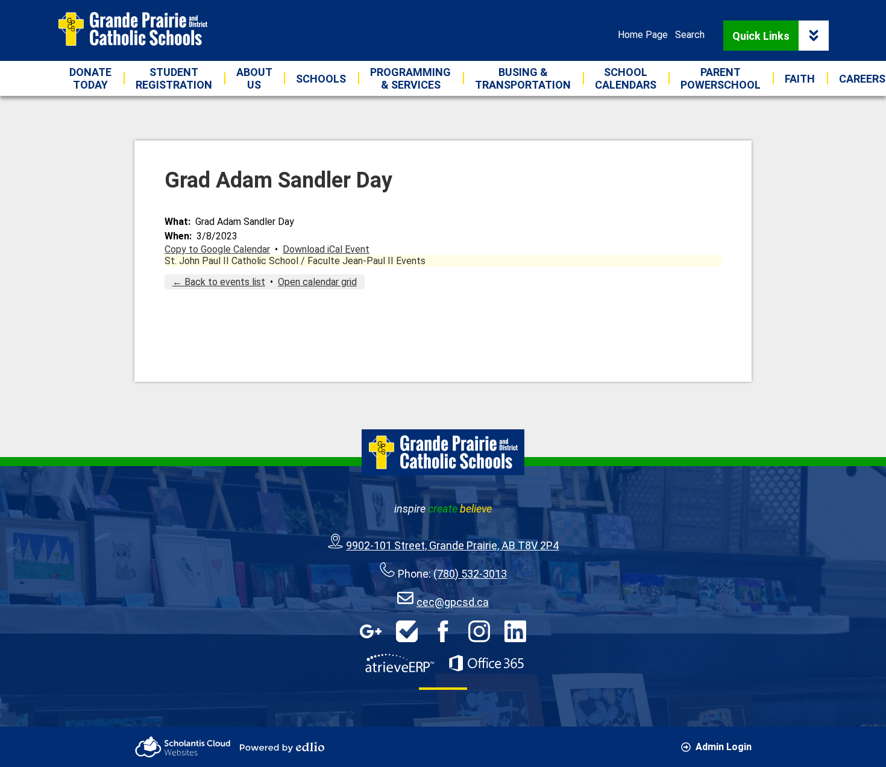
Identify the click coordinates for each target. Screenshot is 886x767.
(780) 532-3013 (470, 573)
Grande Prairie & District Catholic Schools (132, 29)
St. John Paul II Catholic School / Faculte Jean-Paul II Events (295, 261)
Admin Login (724, 747)
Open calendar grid (317, 282)
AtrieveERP (399, 663)
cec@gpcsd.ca (452, 602)
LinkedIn (515, 631)
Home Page (643, 34)
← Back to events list (218, 282)
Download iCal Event (326, 249)
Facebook (443, 631)
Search (690, 34)
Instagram (479, 631)
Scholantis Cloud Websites (182, 746)
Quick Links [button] (761, 36)
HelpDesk (407, 631)
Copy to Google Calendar (217, 249)
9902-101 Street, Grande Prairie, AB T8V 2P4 (452, 545)
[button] (254, 78)
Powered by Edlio (282, 747)
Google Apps (371, 631)
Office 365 (486, 663)
